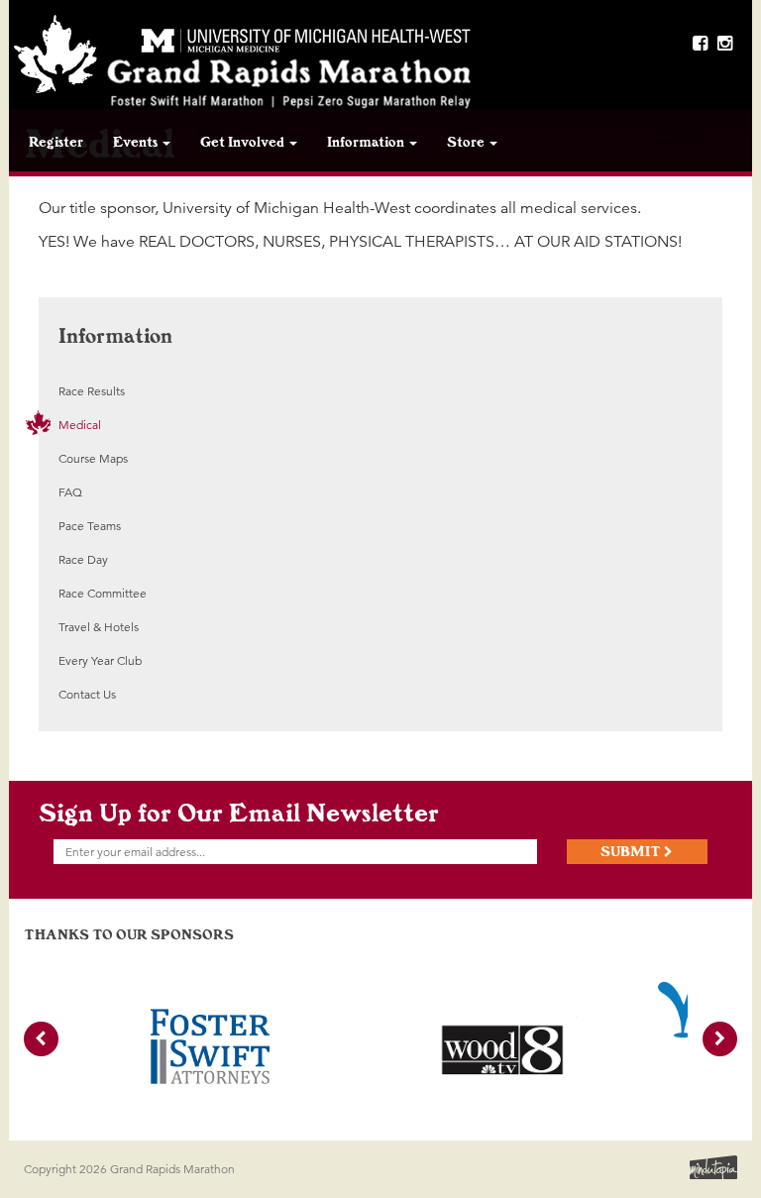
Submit (632, 851)
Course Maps (93, 458)
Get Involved (243, 142)
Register (56, 142)
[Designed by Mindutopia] (712, 1165)
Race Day (83, 559)
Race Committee (102, 593)
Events (137, 142)
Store (467, 142)
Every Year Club (100, 660)
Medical (79, 424)
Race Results (91, 390)
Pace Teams (89, 525)
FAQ (70, 492)
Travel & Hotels (98, 626)
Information (367, 142)
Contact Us (87, 694)
